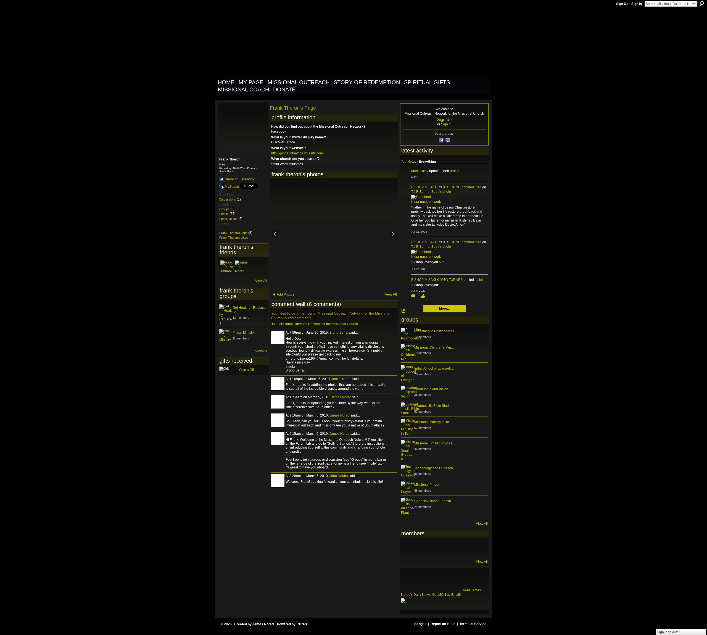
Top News (408, 162)
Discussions (227, 199)
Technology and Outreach (433, 468)
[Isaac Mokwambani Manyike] (227, 267)
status (482, 280)
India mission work (426, 201)
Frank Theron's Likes (233, 237)
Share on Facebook (239, 179)
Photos (224, 213)
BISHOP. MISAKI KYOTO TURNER (437, 187)
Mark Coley (419, 171)
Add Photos (285, 294)
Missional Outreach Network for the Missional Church (318, 42)
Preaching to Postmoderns (434, 331)
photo (446, 192)
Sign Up (622, 4)
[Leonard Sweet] (407, 548)
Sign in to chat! (668, 632)
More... (444, 308)
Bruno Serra (338, 332)
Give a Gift (247, 370)
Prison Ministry (244, 332)
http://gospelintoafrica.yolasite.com (297, 153)
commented (472, 187)
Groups (224, 209)
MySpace (232, 187)
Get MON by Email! (446, 595)
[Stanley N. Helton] (448, 548)
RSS (403, 311)
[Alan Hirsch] (475, 548)
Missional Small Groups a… (435, 443)
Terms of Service (473, 624)
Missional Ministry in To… (433, 422)
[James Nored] (241, 267)
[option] (334, 234)
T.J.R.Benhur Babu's (426, 192)
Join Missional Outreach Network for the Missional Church (314, 324)
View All (261, 281)
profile (454, 171)
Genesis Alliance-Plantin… (434, 501)
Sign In (636, 4)
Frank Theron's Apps (233, 232)
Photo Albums (228, 218)
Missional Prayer (426, 485)
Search (702, 3)
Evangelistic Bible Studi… (433, 406)
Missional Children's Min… (434, 347)
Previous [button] (274, 234)
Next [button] (393, 234)
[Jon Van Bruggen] (434, 548)
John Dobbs (338, 476)
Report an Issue (443, 624)
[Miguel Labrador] (461, 548)
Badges (420, 624)
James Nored (341, 379)
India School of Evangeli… (434, 368)
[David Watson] (421, 548)
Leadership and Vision (431, 389)
